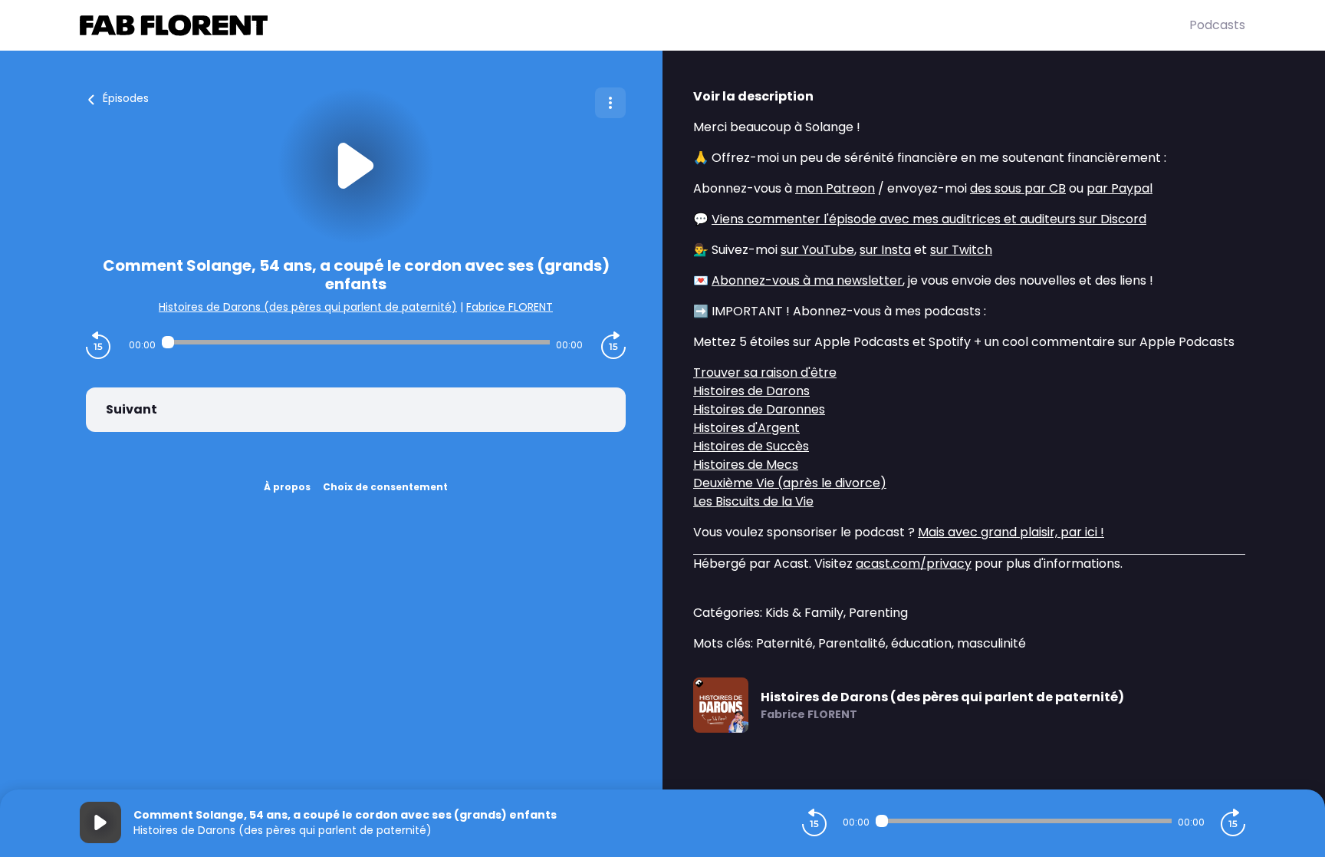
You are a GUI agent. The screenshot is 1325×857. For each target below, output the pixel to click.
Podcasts (1217, 25)
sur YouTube (817, 250)
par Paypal (1119, 188)
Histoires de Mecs (745, 464)
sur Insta (885, 250)
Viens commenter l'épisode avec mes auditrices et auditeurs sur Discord (929, 219)
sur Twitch (961, 250)
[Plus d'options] (610, 102)
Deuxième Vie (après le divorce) (789, 483)
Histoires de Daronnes (759, 409)
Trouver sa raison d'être (765, 372)
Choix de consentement (385, 486)
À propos (287, 486)
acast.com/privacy (914, 563)
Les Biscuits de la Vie (753, 501)
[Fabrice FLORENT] (634, 25)
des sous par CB (1018, 188)
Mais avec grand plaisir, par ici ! (1011, 532)
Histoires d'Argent (746, 428)
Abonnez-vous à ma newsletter (807, 280)
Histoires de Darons (751, 391)
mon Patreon (835, 188)
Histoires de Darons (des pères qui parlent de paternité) (308, 307)
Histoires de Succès (751, 446)
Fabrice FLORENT (509, 307)
